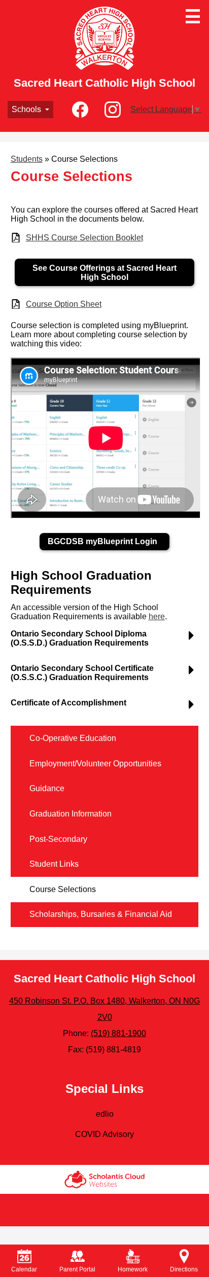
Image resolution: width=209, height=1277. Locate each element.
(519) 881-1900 (118, 1033)
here (157, 616)
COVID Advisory (104, 1134)
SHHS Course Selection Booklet (84, 237)
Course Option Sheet (63, 304)
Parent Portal (77, 1269)
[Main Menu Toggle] (193, 16)
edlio (105, 1114)
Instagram (112, 109)
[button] (30, 109)
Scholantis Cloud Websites (104, 1179)
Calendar (24, 1269)
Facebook (80, 109)
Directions (184, 1269)
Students (27, 159)
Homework (133, 1269)
